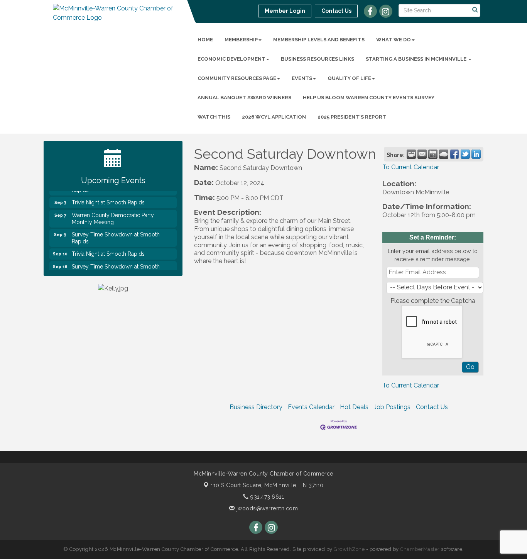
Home (205, 39)
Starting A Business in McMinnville (417, 59)
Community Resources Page (237, 78)
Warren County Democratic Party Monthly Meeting (113, 214)
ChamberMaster (420, 549)
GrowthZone (349, 549)
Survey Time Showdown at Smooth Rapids (116, 234)
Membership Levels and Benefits (319, 39)
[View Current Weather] (443, 154)
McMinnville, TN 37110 (267, 485)
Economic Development (231, 59)
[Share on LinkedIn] (476, 154)
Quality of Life (349, 78)
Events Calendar (311, 407)
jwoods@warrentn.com (266, 508)
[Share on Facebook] (454, 154)
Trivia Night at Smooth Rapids (108, 198)
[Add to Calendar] (432, 154)
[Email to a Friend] (422, 154)
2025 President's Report (352, 117)
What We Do (393, 39)
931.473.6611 (266, 497)
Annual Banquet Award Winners (244, 97)
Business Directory (256, 407)
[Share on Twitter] (465, 154)
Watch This (214, 117)
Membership (241, 39)
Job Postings (392, 407)
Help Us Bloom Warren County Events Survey (368, 97)
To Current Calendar (410, 167)
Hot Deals (354, 407)
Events (302, 78)
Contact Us (432, 407)
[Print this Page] (411, 154)
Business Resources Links (317, 59)
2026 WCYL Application (274, 117)
